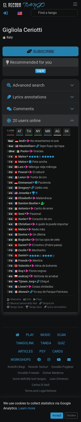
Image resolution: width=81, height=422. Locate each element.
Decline (71, 415)
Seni (21, 213)
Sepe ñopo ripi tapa (52, 146)
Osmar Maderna (53, 372)
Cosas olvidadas (42, 286)
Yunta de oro (38, 177)
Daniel (22, 245)
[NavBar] (75, 4)
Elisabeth (24, 198)
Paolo (24, 151)
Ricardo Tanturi (38, 366)
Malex (22, 156)
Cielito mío (41, 187)
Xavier (22, 219)
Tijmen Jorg (26, 281)
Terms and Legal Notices (40, 390)
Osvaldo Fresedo (28, 372)
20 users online (27, 120)
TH (29, 131)
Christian (24, 224)
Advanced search (28, 85)
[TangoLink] (38, 146)
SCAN (61, 335)
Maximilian (26, 146)
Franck (22, 260)
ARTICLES (25, 351)
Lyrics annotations (29, 96)
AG (57, 131)
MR (47, 131)
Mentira (37, 260)
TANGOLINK (25, 343)
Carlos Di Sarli (40, 384)
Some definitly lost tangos (29, 378)
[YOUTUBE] (59, 360)
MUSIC (45, 335)
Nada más (38, 229)
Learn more (26, 408)
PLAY (30, 335)
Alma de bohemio (45, 265)
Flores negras (37, 271)
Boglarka (24, 239)
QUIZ (61, 343)
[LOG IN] (5, 13)
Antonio (23, 208)
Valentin (23, 265)
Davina (22, 234)
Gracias (38, 151)
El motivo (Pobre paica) (47, 245)
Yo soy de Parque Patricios (50, 291)
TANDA (45, 343)
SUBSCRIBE (43, 51)
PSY (42, 351)
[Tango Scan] (30, 161)
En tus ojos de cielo (47, 239)
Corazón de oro (42, 219)
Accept (56, 415)
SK (67, 131)
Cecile (22, 250)
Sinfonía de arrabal (45, 276)
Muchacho (38, 250)
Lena (21, 177)
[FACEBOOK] (39, 360)
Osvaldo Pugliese (62, 366)
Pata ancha (39, 161)
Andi (22, 140)
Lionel (22, 286)
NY (38, 131)
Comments (23, 108)
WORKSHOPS (21, 360)
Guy (20, 271)
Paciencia (44, 182)
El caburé (38, 172)
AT (20, 131)
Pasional (35, 213)
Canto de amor (43, 208)
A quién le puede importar (51, 224)
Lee (20, 167)
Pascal (22, 172)
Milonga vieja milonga (42, 167)
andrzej (23, 276)
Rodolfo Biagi (16, 366)
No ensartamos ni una (44, 140)
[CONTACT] (69, 360)
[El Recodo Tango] (17, 335)
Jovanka (23, 193)
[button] (19, 13)
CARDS (57, 351)
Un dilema (38, 234)
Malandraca (44, 198)
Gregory (23, 187)
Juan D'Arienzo (58, 378)
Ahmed (23, 291)
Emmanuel (25, 182)
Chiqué (44, 281)
